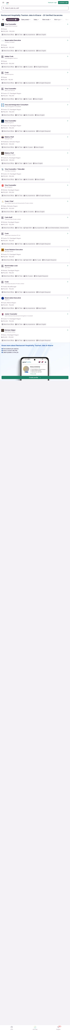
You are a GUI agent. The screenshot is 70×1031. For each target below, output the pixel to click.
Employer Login (52, 2)
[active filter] (3, 19)
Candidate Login (63, 2)
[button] (35, 362)
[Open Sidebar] (3, 2)
